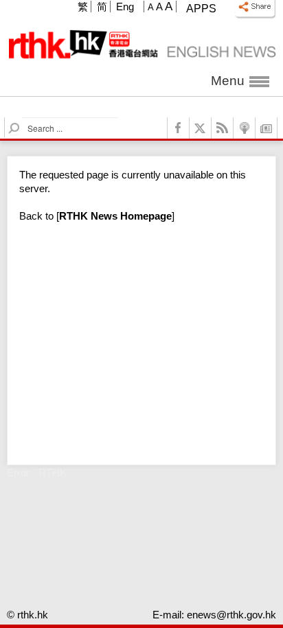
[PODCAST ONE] (245, 128)
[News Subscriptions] (267, 128)
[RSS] (223, 128)
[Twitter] (201, 128)
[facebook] (179, 128)
